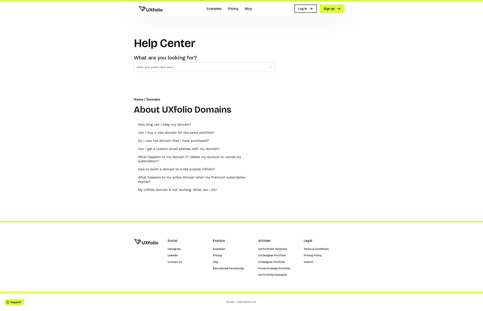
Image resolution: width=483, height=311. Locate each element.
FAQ (215, 262)
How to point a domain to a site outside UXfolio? (176, 169)
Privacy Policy (312, 255)
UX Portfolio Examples (272, 274)
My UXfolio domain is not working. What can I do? (177, 190)
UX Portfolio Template (272, 249)
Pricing (217, 255)
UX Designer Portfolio (272, 255)
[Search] (270, 67)
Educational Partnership (228, 268)
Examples (219, 249)
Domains (153, 99)
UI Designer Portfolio (271, 262)
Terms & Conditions (316, 249)
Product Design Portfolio (274, 268)
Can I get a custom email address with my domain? (178, 149)
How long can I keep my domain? (164, 124)
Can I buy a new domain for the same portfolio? (176, 132)
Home (139, 99)
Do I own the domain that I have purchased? (173, 141)
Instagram (174, 249)
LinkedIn (173, 255)
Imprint (308, 262)
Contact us (175, 262)
